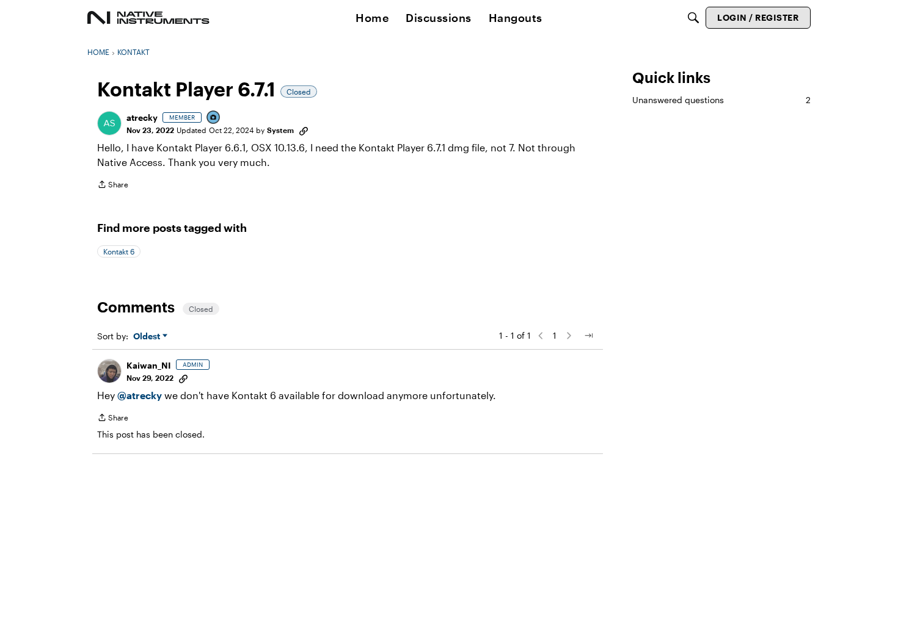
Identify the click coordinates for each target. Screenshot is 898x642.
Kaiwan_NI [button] (148, 365)
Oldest (147, 336)
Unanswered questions (721, 100)
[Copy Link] (303, 129)
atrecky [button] (142, 117)
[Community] (148, 17)
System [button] (280, 130)
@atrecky (139, 395)
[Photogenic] (213, 118)
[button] (109, 123)
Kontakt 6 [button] (118, 251)
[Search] (693, 18)
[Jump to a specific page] (588, 335)
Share (112, 186)
